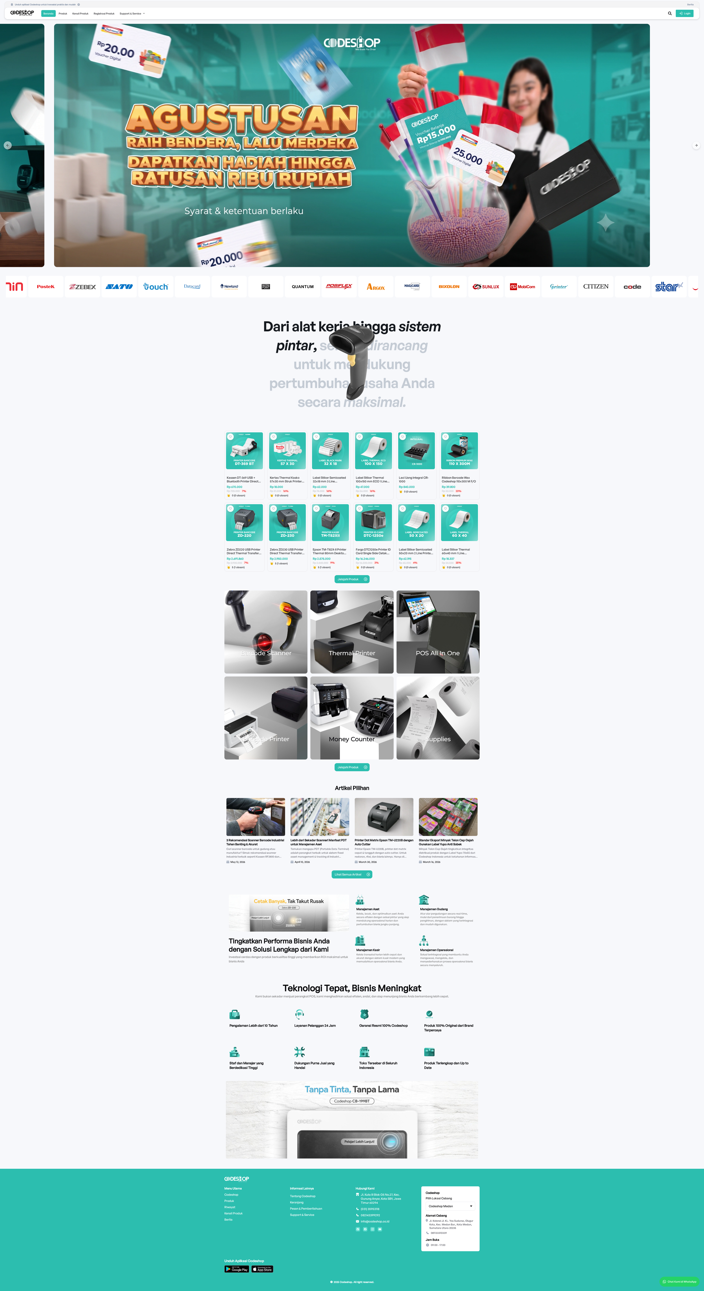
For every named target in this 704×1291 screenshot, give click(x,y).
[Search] (670, 13)
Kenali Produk (233, 1213)
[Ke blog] (368, 874)
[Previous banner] (8, 145)
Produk (229, 1201)
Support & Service (302, 1215)
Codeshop (231, 1194)
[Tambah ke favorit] (230, 436)
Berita (228, 1219)
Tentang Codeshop (303, 1196)
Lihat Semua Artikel (348, 874)
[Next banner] (696, 145)
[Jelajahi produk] (366, 579)
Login (687, 13)
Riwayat (229, 1207)
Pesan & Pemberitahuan (306, 1208)
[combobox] (450, 1206)
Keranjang (296, 1202)
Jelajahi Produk (348, 579)
